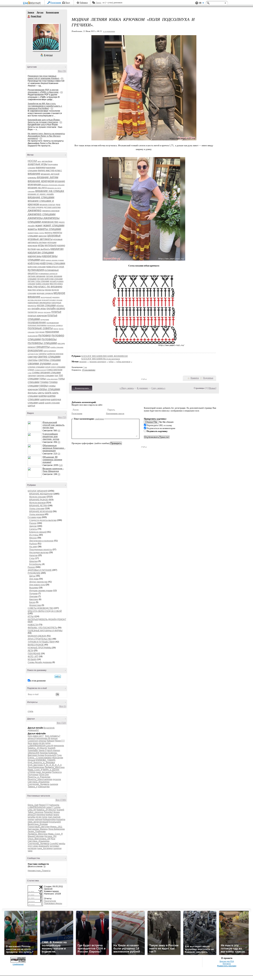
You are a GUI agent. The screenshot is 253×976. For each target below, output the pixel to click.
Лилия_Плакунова (37, 831)
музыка (59, 300)
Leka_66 (32, 810)
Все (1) (62, 706)
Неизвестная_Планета (39, 870)
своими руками (39, 363)
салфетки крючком (55, 354)
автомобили (47, 161)
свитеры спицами (49, 359)
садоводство (33, 354)
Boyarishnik (49, 728)
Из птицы (34, 535)
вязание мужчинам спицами (53, 185)
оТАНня (31, 772)
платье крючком (37, 315)
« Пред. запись (127, 388)
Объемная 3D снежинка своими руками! (52, 460)
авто (39, 161)
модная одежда (45, 293)
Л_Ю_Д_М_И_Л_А (53, 765)
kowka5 (49, 814)
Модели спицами (37, 497)
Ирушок (31, 760)
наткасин (32, 848)
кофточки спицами (37, 267)
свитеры (33, 359)
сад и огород (49, 351)
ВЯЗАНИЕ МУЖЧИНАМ (40, 511)
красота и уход (55, 266)
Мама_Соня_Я (35, 770)
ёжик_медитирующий (38, 822)
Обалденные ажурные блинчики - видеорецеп (54, 448)
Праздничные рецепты (40, 549)
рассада (61, 343)
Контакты (227, 964)
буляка (41, 755)
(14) (61, 465)
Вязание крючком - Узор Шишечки (53, 469)
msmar (31, 819)
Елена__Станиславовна (40, 757)
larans (36, 743)
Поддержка (196, 3)
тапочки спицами (45, 375)
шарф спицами (52, 403)
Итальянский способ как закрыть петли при (54, 425)
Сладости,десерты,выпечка (42, 520)
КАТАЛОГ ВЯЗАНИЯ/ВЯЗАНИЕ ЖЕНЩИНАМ (104, 356)
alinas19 (32, 738)
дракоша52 (33, 730)
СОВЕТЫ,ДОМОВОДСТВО (40, 608)
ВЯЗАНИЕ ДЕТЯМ (38, 505)
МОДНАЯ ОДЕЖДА (37, 636)
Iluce (30, 743)
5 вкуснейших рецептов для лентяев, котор (51, 436)
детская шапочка (52, 207)
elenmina (40, 814)
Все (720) (61, 723)
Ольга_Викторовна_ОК (39, 839)
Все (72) (62, 417)
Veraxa (56, 812)
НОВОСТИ (33, 625)
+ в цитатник (109, 31)
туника (44, 382)
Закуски (33, 526)
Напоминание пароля (115, 413)
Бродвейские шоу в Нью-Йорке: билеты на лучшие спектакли (44, 121)
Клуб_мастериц (35, 765)
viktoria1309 (33, 753)
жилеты (48, 232)
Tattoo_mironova (35, 812)
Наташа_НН (50, 836)
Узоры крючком (36, 514)
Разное (32, 523)
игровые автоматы (40, 239)
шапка (42, 395)
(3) (59, 453)
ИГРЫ (31, 616)
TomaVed (48, 812)
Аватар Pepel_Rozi (46, 37)
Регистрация (55, 2)
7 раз (85, 367)
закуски (42, 235)
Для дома (34, 579)
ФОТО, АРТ (33, 656)
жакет (39, 225)
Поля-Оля (44, 774)
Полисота (57, 772)
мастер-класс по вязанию (45, 286)
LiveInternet (32, 3)
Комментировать (82, 388)
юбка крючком (123, 361)
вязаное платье (47, 204)
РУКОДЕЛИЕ (34, 573)
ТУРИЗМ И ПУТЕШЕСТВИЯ (41, 642)
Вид (201, 3)
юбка (111, 361)
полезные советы (40, 328)
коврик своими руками (55, 260)
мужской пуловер (49, 300)
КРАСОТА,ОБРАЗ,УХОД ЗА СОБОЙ (45, 611)
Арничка (44, 753)
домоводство (49, 221)
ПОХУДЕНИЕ (34, 653)
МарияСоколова (36, 836)
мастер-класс (56, 283)
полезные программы (37, 325)
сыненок (54, 784)
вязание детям (47, 177)
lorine (48, 743)
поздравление (37, 322)
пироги (40, 312)
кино (42, 260)
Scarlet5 (51, 748)
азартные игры (38, 164)
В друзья (48, 55)
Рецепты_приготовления (40, 779)
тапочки (32, 375)
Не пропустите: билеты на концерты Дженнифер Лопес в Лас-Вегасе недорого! (46, 136)
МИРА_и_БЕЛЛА (51, 770)
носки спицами (46, 305)
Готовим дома (34, 517)
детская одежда (35, 207)
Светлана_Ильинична (38, 782)
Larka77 (50, 807)
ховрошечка (44, 786)
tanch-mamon (53, 750)
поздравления (52, 323)
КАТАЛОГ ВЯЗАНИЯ (38, 491)
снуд (47, 366)
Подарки (33, 593)
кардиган (57, 249)
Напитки (33, 555)
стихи (31, 369)
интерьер (51, 245)
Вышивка (33, 587)
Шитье (32, 576)
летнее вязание (36, 276)
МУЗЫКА (32, 659)
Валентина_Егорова (38, 824)
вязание (34, 173)
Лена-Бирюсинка (36, 767)
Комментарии (52, 12)
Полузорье (33, 774)
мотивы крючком (34, 300)
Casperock (33, 741)
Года (59, 755)
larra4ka (31, 817)
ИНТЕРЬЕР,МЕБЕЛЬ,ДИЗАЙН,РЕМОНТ (47, 619)
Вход (67, 2)
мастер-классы (36, 289)
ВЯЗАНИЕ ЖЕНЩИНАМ (41, 494)
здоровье (54, 235)
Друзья (40, 12)
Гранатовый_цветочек (39, 826)
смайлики (99, 418)
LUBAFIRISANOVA (36, 745)
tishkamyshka (49, 819)
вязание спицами (41, 197)
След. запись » (158, 388)
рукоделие (35, 350)
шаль (48, 392)
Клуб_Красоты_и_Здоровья (41, 762)
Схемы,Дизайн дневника (40, 662)
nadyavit (39, 819)
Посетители (50, 901)
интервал (54, 846)
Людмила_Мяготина (55, 767)
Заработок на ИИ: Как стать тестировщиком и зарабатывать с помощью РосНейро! (45, 106)
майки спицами (42, 284)
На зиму (33, 546)
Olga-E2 (43, 748)
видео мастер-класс (50, 170)
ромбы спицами (56, 347)
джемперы (35, 218)
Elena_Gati (33, 805)
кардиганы (35, 256)
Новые (212, 388)
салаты (42, 353)
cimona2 (42, 741)
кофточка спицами (52, 263)
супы (29, 373)
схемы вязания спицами (46, 372)
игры (41, 245)
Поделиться (208, 378)
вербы (62, 843)
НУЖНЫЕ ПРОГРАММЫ (40, 647)
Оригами (33, 596)
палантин (32, 312)
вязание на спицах (49, 191)
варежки (41, 167)
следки (54, 364)
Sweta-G (43, 750)
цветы (41, 392)
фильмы (32, 392)
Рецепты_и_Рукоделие (39, 777)
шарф (41, 402)
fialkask (50, 741)
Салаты (33, 529)
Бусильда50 (50, 755)
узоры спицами (49, 389)
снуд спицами (58, 367)
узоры (43, 385)
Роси (53, 839)
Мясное (33, 538)
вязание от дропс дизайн (41, 194)
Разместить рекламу (226, 966)
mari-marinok (54, 817)
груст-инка (33, 846)
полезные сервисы (55, 325)
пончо (55, 329)
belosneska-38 (43, 738)
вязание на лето (37, 187)
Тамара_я (32, 786)
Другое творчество (38, 582)
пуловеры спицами (42, 343)
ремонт (32, 347)
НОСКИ (32, 161)
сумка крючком (54, 369)
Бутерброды (35, 564)
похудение (40, 332)
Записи (31, 12)
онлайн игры (38, 308)
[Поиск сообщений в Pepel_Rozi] (58, 676)
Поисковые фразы (53, 903)
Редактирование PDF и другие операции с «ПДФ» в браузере (43, 91)
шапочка (45, 399)
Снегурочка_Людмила (38, 784)
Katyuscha (54, 805)
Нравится (195, 378)
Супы (32, 558)
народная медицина (39, 302)
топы (42, 378)
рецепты (43, 346)
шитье (31, 405)
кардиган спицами (41, 252)
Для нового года (37, 585)
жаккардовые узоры (36, 233)
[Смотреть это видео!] (35, 426)
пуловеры (49, 339)
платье (56, 311)
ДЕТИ (30, 650)
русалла (57, 779)
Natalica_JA (33, 748)
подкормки (44, 319)
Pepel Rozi (29, 16)
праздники (52, 331)
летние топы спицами (38, 281)
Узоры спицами (36, 508)
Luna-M (49, 745)
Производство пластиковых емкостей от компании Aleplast (44, 77)
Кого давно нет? (36, 736)
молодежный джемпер (50, 297)
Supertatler (33, 750)
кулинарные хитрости (47, 273)
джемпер (34, 210)
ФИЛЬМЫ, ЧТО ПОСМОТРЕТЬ (42, 627)
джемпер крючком (50, 211)
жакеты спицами (49, 229)
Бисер (32, 602)
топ (56, 375)
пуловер (44, 335)
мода (48, 289)
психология (33, 336)
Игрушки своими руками (40, 590)
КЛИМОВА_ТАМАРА (45, 760)
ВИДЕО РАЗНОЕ (36, 645)
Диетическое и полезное (41, 541)
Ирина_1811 (56, 826)
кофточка (34, 263)
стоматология (40, 370)
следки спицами (36, 367)
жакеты (32, 229)
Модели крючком (37, 502)
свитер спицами (49, 356)
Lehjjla (57, 807)
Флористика (35, 605)
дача (58, 204)
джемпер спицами (42, 214)
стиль (30, 711)
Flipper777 (60, 741)
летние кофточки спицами (50, 279)
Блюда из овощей (38, 532)
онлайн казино (55, 308)
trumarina (60, 819)
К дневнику (142, 388)
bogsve (54, 738)
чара (30, 851)
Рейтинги (84, 2)
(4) (59, 430)
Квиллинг (33, 599)
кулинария (36, 270)
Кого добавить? (52, 736)
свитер (32, 356)
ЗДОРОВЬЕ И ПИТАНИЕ (40, 570)
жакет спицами (53, 225)
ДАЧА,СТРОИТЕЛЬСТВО (40, 639)
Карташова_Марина (38, 829)
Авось (98, 2)
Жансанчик (57, 757)
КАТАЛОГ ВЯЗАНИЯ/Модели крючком (100, 358)
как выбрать (43, 249)
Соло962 (54, 843)
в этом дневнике (38, 681)
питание (47, 312)
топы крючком (52, 379)
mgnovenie (59, 745)
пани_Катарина (43, 772)
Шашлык (33, 561)
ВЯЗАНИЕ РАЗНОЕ (38, 500)
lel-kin (42, 743)
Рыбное (33, 543)
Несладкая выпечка (39, 552)
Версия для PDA (227, 961)
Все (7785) (61, 800)
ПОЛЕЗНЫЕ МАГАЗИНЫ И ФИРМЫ (45, 630)
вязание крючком (41, 181)
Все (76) (62, 71)
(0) (62, 78)
